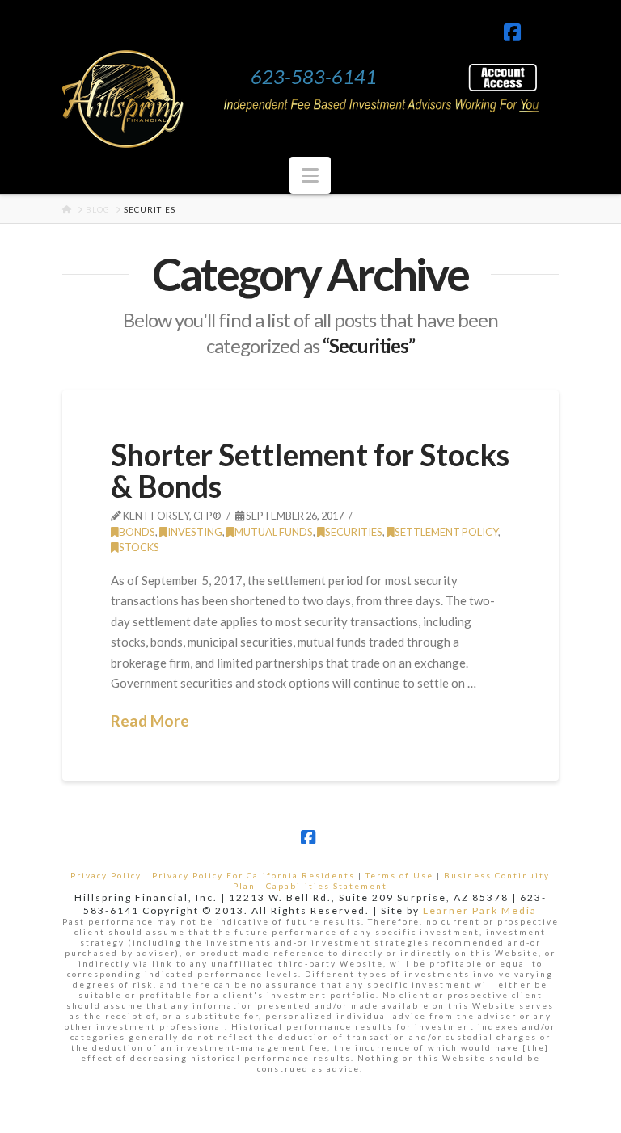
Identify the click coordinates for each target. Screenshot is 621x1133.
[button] (310, 175)
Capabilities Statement (326, 886)
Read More (150, 720)
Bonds (137, 531)
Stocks (139, 547)
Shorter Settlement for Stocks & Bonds (310, 470)
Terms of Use (399, 875)
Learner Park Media (480, 910)
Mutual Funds (273, 531)
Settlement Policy (446, 531)
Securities (353, 531)
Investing (194, 531)
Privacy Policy (106, 875)
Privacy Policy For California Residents (253, 875)
